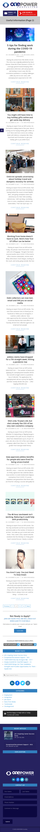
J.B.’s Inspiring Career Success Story (15, 655)
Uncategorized (9, 706)
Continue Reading (20, 82)
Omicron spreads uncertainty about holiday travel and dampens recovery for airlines (20, 179)
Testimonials (8, 704)
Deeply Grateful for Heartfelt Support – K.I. (18, 662)
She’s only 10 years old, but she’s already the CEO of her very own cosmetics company (20, 423)
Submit (7, 821)
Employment (8, 695)
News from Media (29, 122)
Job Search (27, 55)
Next (28, 606)
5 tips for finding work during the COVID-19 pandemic (20, 48)
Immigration (8, 697)
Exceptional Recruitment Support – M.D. (17, 657)
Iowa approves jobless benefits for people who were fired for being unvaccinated (20, 459)
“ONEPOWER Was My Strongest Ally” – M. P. (18, 660)
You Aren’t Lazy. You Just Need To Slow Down (20, 573)
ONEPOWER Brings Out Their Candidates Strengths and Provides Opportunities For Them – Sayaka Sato (20, 666)
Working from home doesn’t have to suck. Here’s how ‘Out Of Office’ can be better (20, 239)
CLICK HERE (20, 631)
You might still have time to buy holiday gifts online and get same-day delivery (20, 117)
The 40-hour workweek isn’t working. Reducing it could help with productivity (20, 517)
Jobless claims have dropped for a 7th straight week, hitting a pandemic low (20, 359)
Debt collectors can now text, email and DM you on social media (20, 300)
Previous (6, 606)
